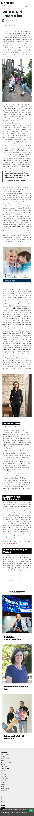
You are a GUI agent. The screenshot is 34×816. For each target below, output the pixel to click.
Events (3, 760)
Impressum (4, 800)
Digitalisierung (8, 580)
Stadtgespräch (19, 9)
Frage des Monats (6, 762)
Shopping (4, 784)
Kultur (3, 772)
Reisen (3, 782)
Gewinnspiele (5, 768)
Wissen (3, 794)
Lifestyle (3, 774)
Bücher (3, 756)
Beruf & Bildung (8, 9)
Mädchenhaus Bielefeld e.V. (16, 687)
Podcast (3, 780)
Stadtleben (4, 790)
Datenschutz (4, 802)
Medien (3, 776)
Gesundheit (4, 766)
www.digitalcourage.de (9, 543)
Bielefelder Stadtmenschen (12, 638)
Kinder (17, 580)
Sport (2, 786)
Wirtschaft (4, 792)
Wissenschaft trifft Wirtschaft (14, 737)
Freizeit (3, 764)
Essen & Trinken (5, 758)
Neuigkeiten (4, 778)
